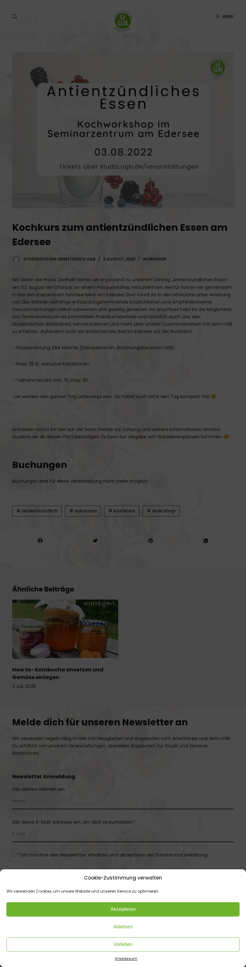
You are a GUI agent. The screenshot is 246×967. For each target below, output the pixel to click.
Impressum (126, 958)
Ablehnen (123, 926)
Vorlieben (123, 944)
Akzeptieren (123, 909)
